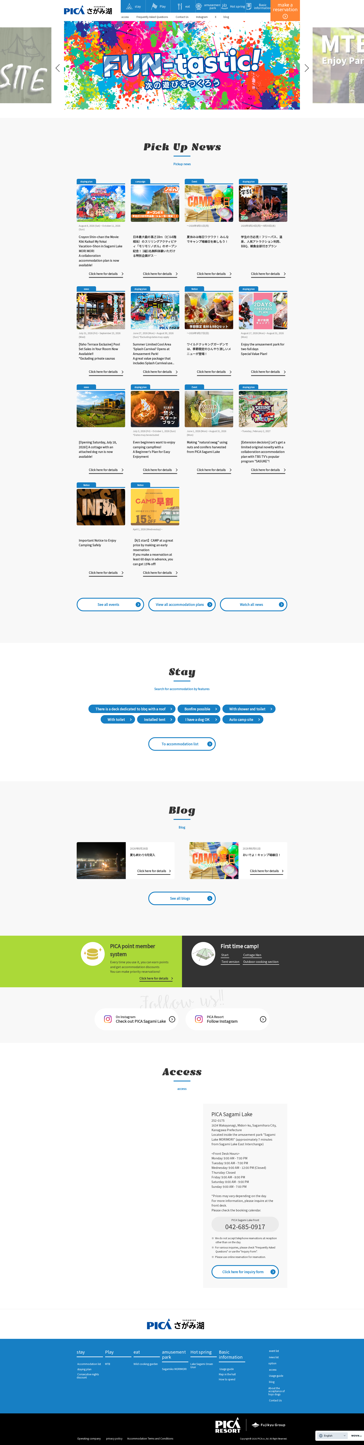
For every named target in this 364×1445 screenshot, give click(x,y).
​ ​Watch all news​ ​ (251, 604)
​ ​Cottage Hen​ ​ (252, 955)
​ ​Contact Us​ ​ (182, 17)
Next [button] (305, 65)
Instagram (202, 17)
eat (137, 1352)
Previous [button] (58, 65)
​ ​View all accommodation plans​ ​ (180, 604)
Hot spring (200, 1352)
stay (81, 1352)
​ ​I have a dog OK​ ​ (197, 719)
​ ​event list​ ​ (274, 1351)
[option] (182, 65)
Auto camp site (241, 719)
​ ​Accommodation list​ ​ (89, 1364)
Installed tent (154, 719)
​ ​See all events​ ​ (108, 604)
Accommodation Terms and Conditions (150, 1438)
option (272, 1363)
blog (226, 17)
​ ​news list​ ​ (273, 1357)
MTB (107, 1364)
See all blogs (180, 898)
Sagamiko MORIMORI (174, 1369)
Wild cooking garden (146, 1364)
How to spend (227, 1379)
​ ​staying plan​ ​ (84, 1369)
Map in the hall (227, 1374)
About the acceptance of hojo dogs (276, 1391)
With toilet (116, 719)
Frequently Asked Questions (152, 17)
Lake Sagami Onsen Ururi (201, 1365)
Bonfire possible (197, 708)
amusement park (174, 1354)
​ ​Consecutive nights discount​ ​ (88, 1375)
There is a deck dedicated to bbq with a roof (130, 708)
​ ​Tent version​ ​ (230, 961)
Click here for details (153, 978)
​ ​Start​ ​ (225, 955)
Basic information (231, 1354)
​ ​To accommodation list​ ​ (180, 743)
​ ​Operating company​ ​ (89, 1438)
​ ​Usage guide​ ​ (226, 1369)
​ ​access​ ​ (125, 17)
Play (109, 1352)
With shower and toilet (247, 708)
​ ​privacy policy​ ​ (114, 1438)
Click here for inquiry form (243, 1271)
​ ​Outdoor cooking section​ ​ (261, 961)
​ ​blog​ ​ (271, 1381)
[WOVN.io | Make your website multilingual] (355, 1436)
